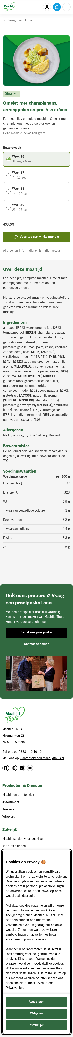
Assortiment (10, 802)
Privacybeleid (15, 987)
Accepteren (36, 1001)
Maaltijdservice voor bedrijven (23, 838)
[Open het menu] (66, 7)
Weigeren (36, 1013)
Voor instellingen (14, 846)
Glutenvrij (11, 93)
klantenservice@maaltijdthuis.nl (42, 758)
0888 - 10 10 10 (30, 751)
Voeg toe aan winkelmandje (39, 236)
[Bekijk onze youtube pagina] (30, 768)
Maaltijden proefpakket (18, 794)
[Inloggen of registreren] (47, 7)
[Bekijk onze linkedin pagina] (22, 768)
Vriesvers (8, 816)
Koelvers (8, 809)
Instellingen (37, 1025)
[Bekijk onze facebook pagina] (5, 768)
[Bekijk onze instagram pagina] (14, 768)
